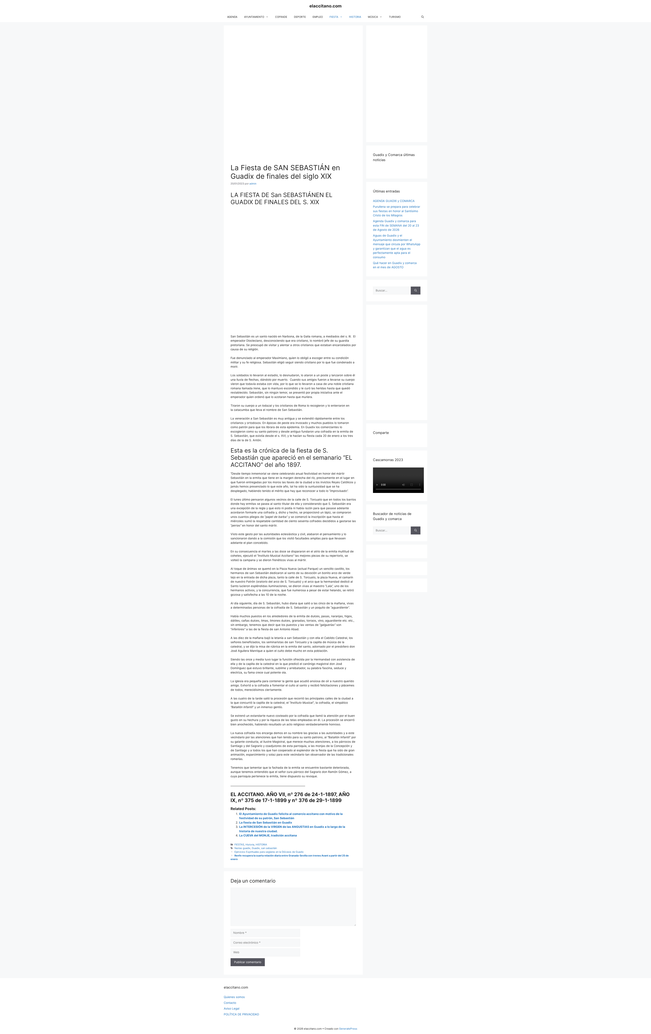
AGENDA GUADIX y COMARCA (394, 201)
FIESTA (334, 16)
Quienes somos (234, 997)
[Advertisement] (398, 83)
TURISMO (395, 16)
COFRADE (281, 16)
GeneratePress (348, 1028)
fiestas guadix (242, 848)
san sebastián (269, 848)
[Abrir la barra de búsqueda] (422, 17)
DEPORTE (300, 16)
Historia (249, 844)
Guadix (256, 848)
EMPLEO (318, 16)
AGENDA (232, 16)
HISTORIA (355, 16)
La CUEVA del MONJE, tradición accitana (268, 835)
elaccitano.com (325, 5)
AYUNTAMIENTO (254, 16)
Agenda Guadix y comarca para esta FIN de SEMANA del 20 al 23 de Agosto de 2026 (396, 225)
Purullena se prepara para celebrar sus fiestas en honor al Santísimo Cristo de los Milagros (396, 211)
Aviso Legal (231, 1008)
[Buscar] (415, 291)
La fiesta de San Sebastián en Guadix (265, 822)
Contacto (230, 1002)
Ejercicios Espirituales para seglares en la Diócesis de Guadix (269, 851)
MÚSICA (373, 16)
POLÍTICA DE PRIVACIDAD (241, 1014)
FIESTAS (239, 844)
